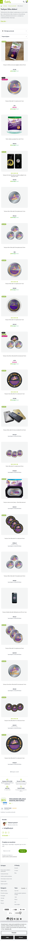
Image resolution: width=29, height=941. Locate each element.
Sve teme (23, 888)
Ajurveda (16, 890)
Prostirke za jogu (4, 893)
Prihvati (21, 937)
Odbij (7, 937)
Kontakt (16, 868)
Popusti (2, 903)
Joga (15, 897)
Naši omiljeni (17, 904)
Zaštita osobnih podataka (6, 876)
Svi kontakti (5, 835)
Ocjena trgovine (4, 883)
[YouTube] (8, 833)
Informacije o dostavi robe (6, 878)
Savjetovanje (3, 881)
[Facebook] (3, 833)
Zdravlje (2, 898)
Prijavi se (22, 851)
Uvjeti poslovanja (4, 873)
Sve (10, 803)
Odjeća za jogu (4, 890)
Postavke (14, 933)
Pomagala (3, 895)
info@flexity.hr (8, 828)
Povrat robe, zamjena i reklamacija (5, 871)
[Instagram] (6, 833)
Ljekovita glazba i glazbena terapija (20, 894)
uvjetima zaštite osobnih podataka (9, 856)
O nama (16, 870)
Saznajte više (8, 929)
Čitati (3, 21)
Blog (15, 873)
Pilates (15, 899)
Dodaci (2, 900)
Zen (15, 902)
